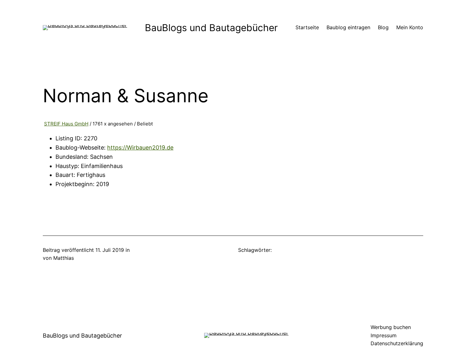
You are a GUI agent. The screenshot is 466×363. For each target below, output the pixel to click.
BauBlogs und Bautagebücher (211, 27)
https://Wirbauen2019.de (140, 147)
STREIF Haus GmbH (66, 124)
